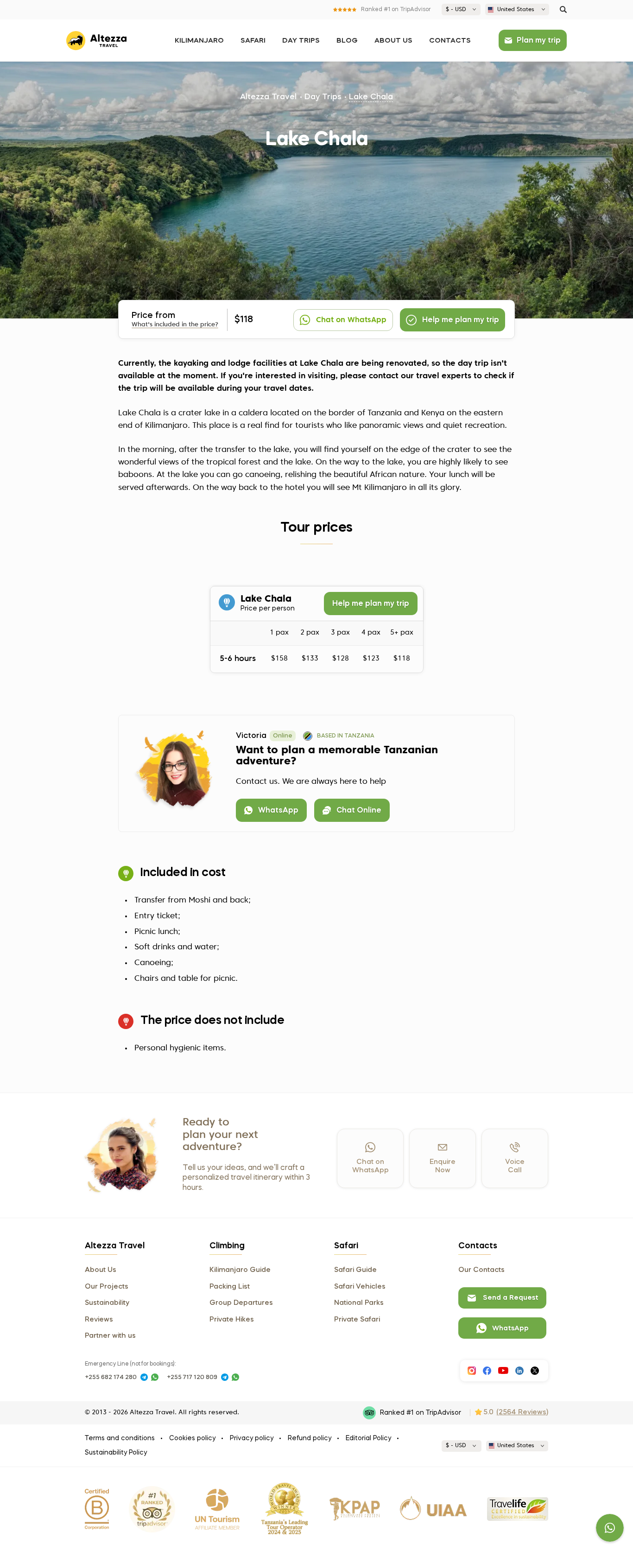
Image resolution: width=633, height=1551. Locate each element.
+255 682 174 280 (111, 1377)
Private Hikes (231, 1319)
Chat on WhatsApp (370, 1166)
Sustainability (107, 1303)
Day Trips (301, 41)
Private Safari (357, 1319)
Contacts (450, 41)
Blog (347, 41)
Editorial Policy (368, 1438)
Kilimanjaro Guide (240, 1270)
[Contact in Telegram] (144, 1377)
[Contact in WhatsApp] (154, 1377)
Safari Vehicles (360, 1287)
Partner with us (110, 1336)
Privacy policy (251, 1438)
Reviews (99, 1319)
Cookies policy (192, 1438)
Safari (253, 41)
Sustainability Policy (116, 1452)
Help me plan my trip (370, 604)
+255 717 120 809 (192, 1377)
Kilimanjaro (199, 41)
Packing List (229, 1287)
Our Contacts (481, 1270)
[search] (563, 9)
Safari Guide (355, 1270)
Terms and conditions (120, 1438)
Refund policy (309, 1438)
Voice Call (515, 1166)
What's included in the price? (175, 325)
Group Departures (241, 1303)
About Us (393, 41)
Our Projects (106, 1287)
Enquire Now (443, 1166)
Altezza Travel (268, 97)
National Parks (359, 1303)
